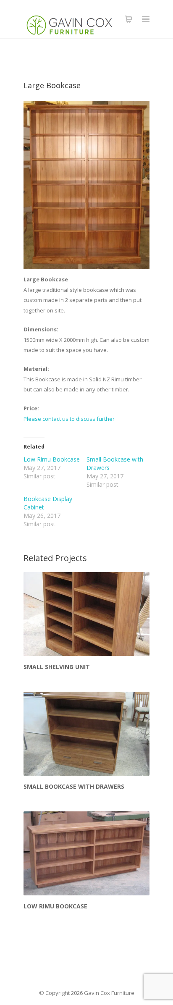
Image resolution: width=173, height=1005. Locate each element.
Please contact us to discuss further (69, 418)
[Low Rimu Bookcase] (86, 853)
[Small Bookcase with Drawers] (86, 734)
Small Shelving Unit (57, 667)
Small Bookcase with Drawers (74, 786)
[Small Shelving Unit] (86, 614)
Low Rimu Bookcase (52, 459)
